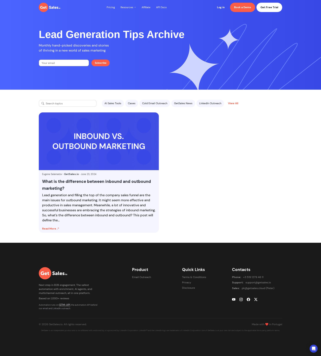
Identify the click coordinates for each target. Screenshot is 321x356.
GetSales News (183, 103)
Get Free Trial (269, 7)
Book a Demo (242, 7)
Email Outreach (141, 277)
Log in (221, 7)
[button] (135, 7)
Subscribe (100, 62)
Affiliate (146, 7)
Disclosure (188, 288)
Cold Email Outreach (154, 103)
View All (233, 103)
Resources (127, 7)
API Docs (161, 7)
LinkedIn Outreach (210, 103)
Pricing (111, 7)
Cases (131, 103)
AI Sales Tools (112, 103)
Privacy (186, 282)
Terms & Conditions (194, 277)
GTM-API (64, 304)
